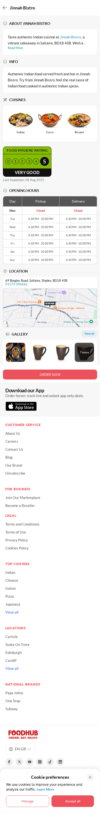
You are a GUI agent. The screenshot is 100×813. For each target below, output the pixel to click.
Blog (9, 457)
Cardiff (11, 661)
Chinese (11, 580)
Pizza (9, 596)
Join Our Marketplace (22, 498)
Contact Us (14, 449)
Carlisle (11, 637)
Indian (10, 572)
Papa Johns (14, 693)
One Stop (12, 701)
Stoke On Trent (17, 645)
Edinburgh (13, 653)
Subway (11, 709)
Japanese (12, 604)
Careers (11, 441)
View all (11, 612)
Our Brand (13, 465)
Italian (10, 588)
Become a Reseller (20, 506)
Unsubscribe (15, 473)
